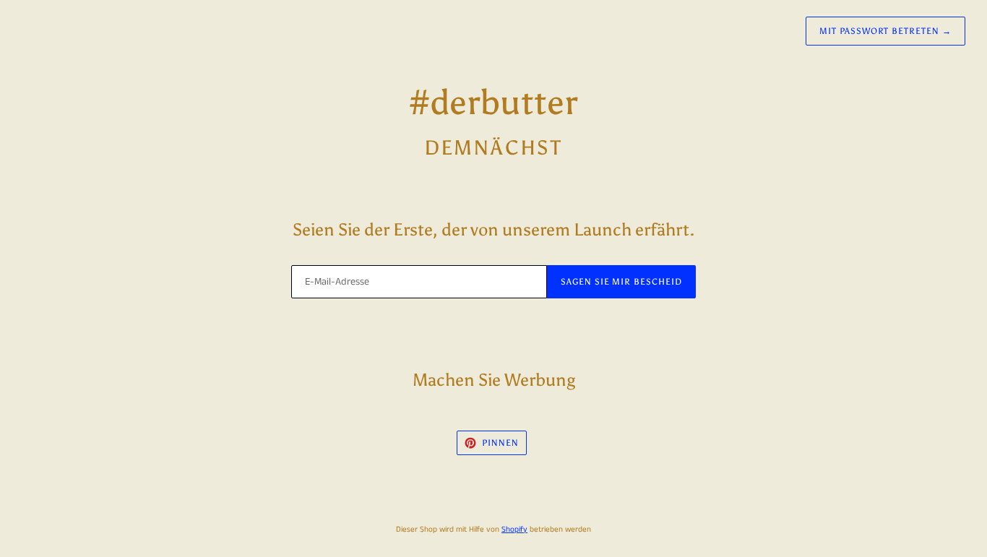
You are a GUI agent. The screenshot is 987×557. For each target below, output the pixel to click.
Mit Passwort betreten (885, 31)
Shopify (514, 529)
